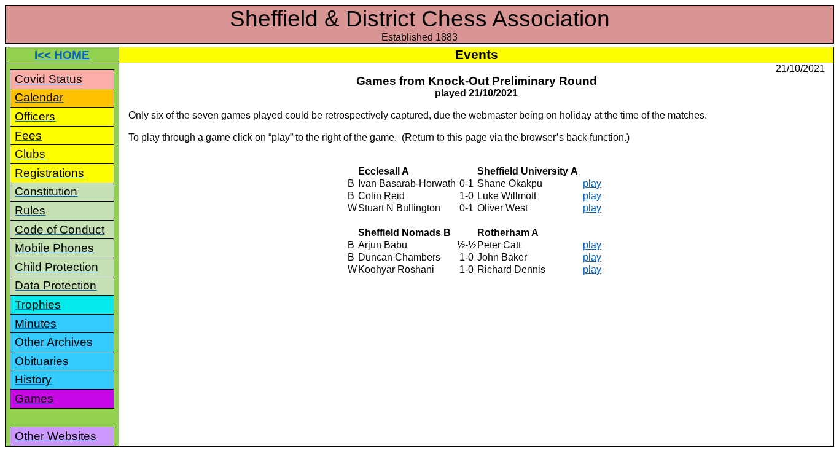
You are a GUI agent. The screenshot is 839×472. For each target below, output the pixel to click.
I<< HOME (62, 55)
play (592, 183)
